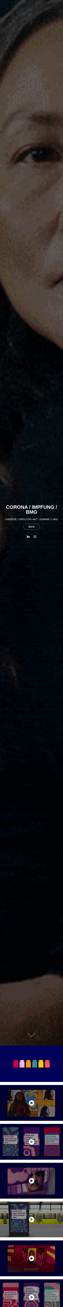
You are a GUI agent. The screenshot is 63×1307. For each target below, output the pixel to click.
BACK (32, 527)
